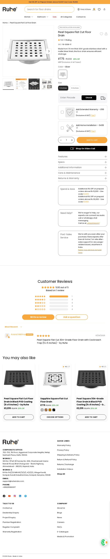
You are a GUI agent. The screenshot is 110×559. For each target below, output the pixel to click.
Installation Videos (65, 469)
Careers (60, 522)
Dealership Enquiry (11, 512)
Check (89, 97)
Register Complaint (11, 527)
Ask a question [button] (71, 317)
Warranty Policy (64, 445)
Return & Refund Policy (67, 459)
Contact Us (81, 17)
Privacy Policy (63, 450)
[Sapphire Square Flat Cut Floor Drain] (55, 380)
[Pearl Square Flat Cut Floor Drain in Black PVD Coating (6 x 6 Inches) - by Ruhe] (19, 380)
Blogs (59, 512)
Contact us (7, 508)
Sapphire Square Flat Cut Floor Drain (54, 400)
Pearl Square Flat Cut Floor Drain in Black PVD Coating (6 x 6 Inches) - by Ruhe (18, 401)
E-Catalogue (62, 531)
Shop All (61, 474)
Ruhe (10, 556)
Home (5, 23)
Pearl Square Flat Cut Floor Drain (23, 23)
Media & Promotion (65, 536)
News (59, 517)
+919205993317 (93, 223)
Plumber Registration (12, 522)
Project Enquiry (9, 517)
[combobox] (49, 9)
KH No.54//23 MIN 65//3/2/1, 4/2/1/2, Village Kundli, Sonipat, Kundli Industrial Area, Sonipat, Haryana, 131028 (26, 473)
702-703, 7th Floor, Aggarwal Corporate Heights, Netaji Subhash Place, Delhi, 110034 (26, 453)
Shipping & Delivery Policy (68, 455)
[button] (104, 9)
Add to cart (92, 140)
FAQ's (59, 527)
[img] (43, 335)
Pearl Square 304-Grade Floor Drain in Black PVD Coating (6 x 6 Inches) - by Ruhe (91, 401)
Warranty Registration (12, 531)
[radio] (62, 74)
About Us (61, 508)
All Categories (66, 17)
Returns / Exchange (65, 464)
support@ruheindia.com (13, 481)
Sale (54, 17)
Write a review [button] (38, 317)
